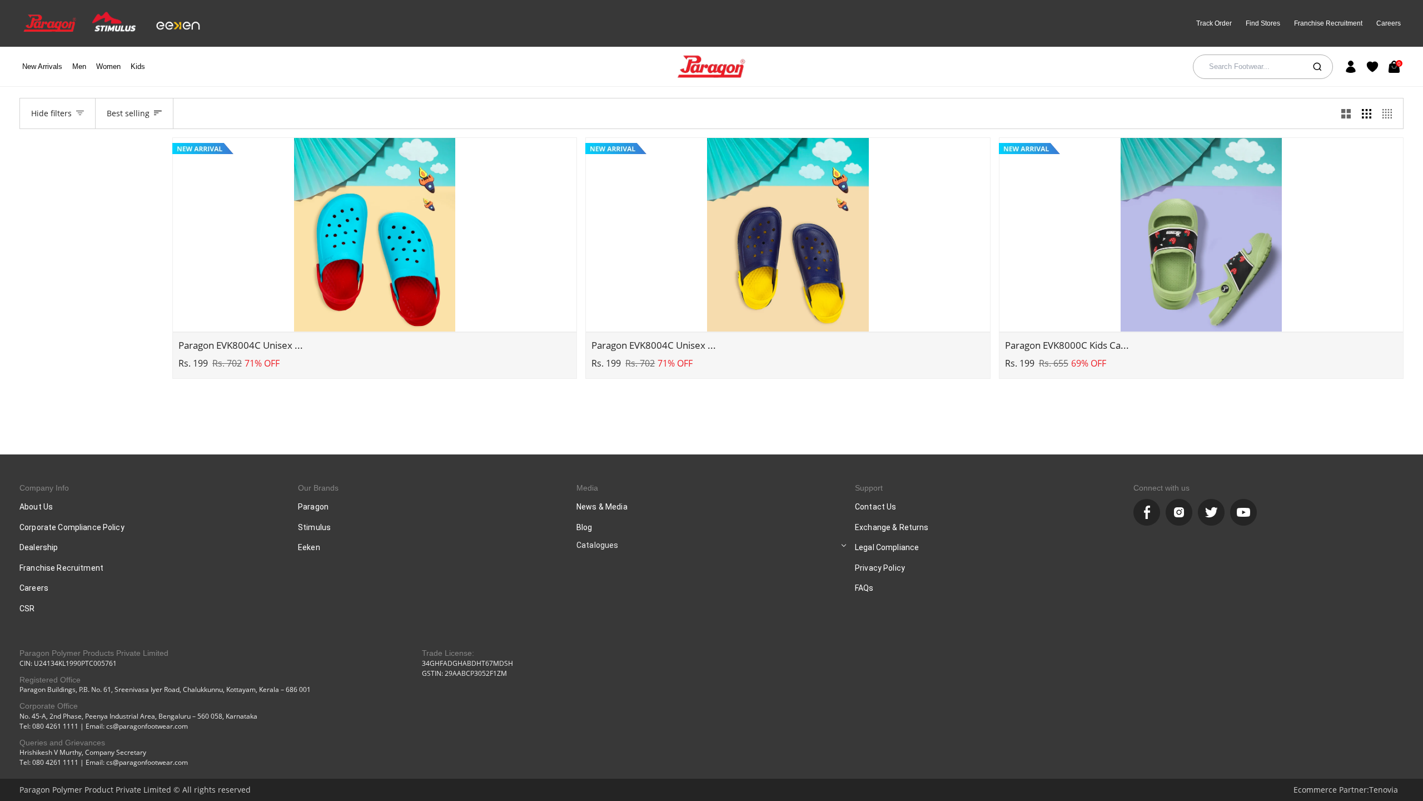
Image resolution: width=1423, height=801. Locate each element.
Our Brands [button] (318, 487)
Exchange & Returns (892, 527)
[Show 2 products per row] (1346, 113)
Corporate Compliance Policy (72, 527)
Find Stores (1263, 23)
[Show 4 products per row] (1390, 113)
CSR (26, 608)
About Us (36, 506)
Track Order (1214, 23)
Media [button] (587, 487)
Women (108, 66)
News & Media (602, 506)
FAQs (864, 588)
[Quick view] (374, 317)
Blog (584, 527)
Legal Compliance (887, 547)
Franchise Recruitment (1328, 23)
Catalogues (597, 545)
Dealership (38, 547)
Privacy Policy (880, 567)
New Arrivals (42, 66)
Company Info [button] (44, 487)
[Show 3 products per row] (1366, 113)
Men (79, 66)
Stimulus (314, 527)
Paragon (313, 506)
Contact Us (875, 506)
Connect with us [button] (1161, 487)
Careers (1388, 23)
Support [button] (869, 487)
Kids (138, 66)
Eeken (309, 547)
